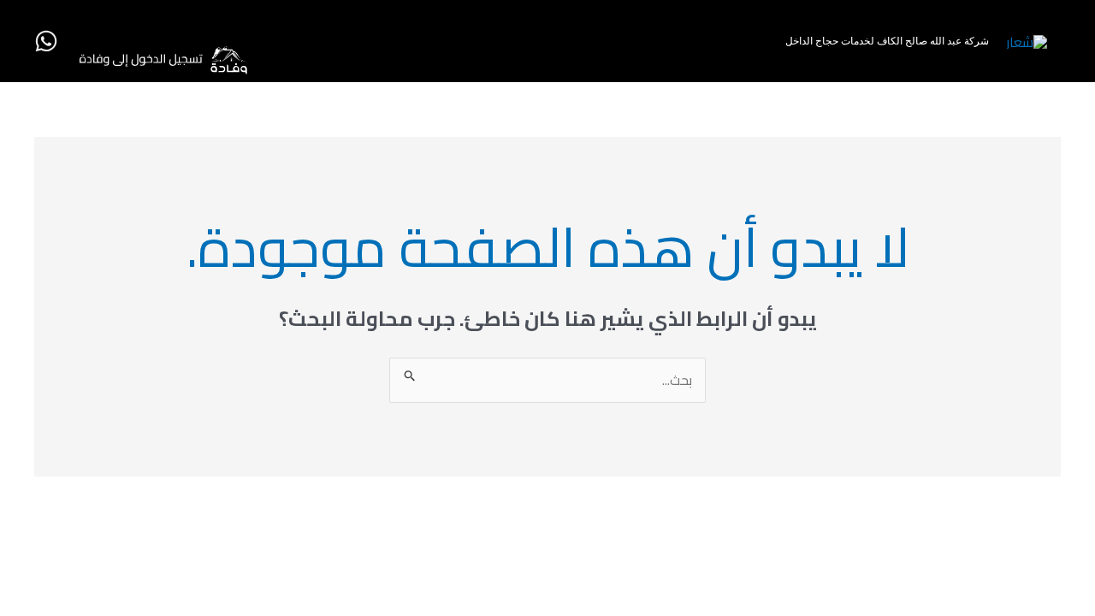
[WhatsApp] (46, 41)
